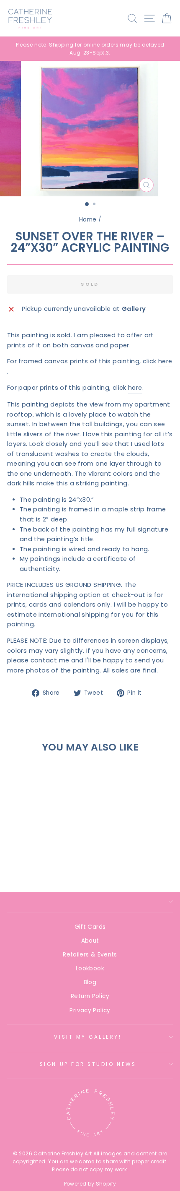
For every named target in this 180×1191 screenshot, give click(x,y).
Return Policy (90, 996)
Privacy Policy (89, 1010)
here (165, 361)
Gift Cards (90, 927)
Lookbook (90, 968)
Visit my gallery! (87, 1037)
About (90, 941)
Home (87, 220)
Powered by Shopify (90, 1183)
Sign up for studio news (88, 1064)
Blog (90, 982)
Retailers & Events (90, 955)
